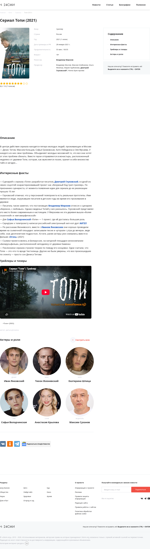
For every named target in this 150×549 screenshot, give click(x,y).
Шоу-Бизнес (5, 488)
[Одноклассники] (10, 444)
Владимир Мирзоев (64, 60)
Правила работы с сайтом (85, 507)
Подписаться (140, 489)
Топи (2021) (28, 13)
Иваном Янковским (52, 227)
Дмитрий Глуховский (66, 181)
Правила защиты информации (82, 497)
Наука (2, 496)
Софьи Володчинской (19, 219)
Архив (49, 496)
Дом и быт (4, 500)
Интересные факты (118, 44)
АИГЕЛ (83, 223)
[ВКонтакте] (3, 444)
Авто (25, 488)
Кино (10, 13)
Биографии (124, 5)
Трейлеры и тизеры (118, 49)
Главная (3, 13)
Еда (48, 488)
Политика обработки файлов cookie (83, 512)
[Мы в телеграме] (145, 498)
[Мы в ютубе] (149, 498)
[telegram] (17, 444)
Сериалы (18, 13)
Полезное (141, 5)
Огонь (13, 236)
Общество (4, 492)
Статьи (109, 5)
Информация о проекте (84, 488)
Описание (114, 40)
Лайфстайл (27, 492)
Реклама (78, 492)
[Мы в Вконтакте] (142, 498)
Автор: (9, 330)
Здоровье (27, 496)
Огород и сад (28, 500)
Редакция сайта (81, 503)
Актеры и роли (116, 54)
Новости (96, 5)
